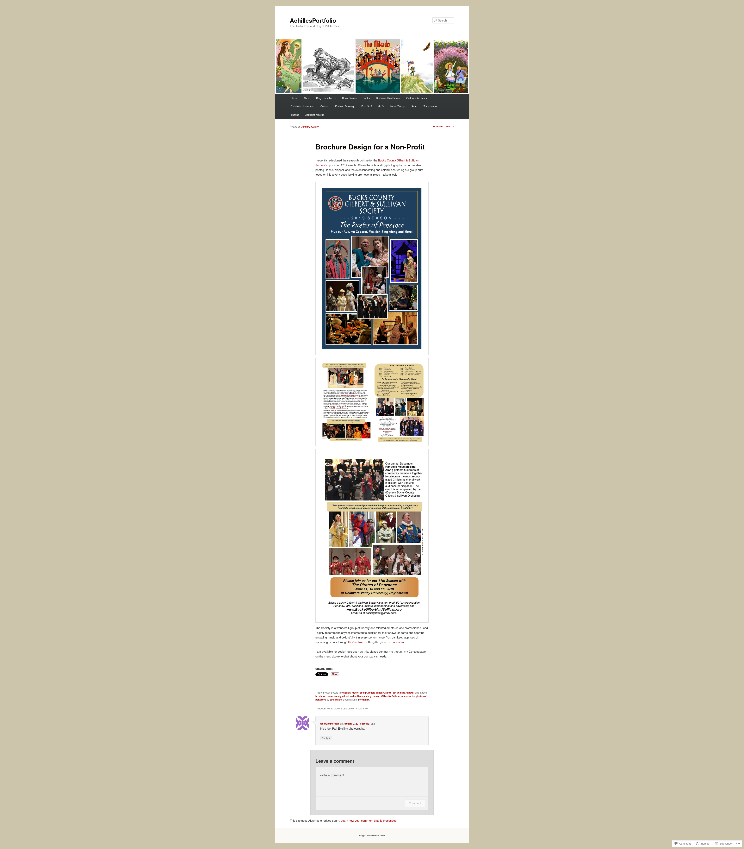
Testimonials (431, 106)
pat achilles (399, 692)
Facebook (398, 642)
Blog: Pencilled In (326, 98)
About (307, 98)
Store (414, 106)
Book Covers (349, 98)
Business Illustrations (388, 98)
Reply (326, 738)
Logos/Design (397, 106)
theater (410, 692)
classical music (350, 692)
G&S (381, 106)
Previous (436, 126)
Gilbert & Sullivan (390, 696)
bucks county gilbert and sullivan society (349, 696)
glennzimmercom (329, 723)
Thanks (295, 114)
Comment (415, 803)
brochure (320, 696)
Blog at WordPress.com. (372, 835)
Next (450, 126)
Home (294, 98)
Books (366, 98)
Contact (324, 106)
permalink (363, 699)
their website (356, 642)
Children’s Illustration (302, 106)
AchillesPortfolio (313, 20)
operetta (406, 696)
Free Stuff (366, 106)
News (388, 692)
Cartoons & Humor (416, 98)
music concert (376, 692)
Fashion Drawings (345, 106)
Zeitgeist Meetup (314, 114)
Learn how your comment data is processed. (369, 820)
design (363, 692)
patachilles (336, 699)
